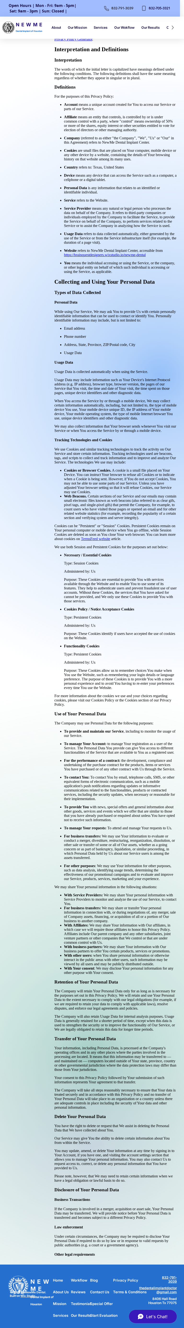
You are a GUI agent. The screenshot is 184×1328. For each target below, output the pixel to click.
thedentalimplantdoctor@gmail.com (158, 1290)
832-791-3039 (169, 1279)
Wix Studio (28, 1296)
